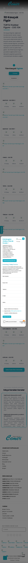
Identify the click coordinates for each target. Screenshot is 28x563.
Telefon (4, 289)
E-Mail (4, 296)
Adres (4, 302)
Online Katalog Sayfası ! (9, 260)
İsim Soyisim (6, 276)
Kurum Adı (5, 282)
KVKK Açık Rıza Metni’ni (16, 311)
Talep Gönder (6, 316)
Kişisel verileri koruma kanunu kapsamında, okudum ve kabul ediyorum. (12, 311)
